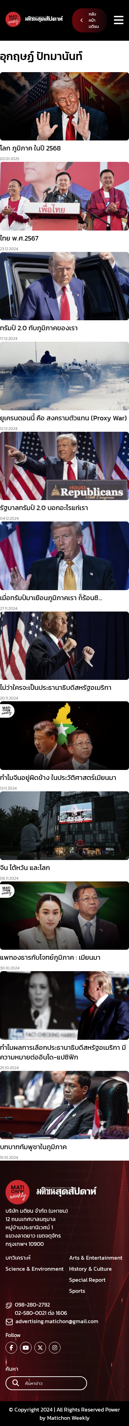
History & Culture (90, 1268)
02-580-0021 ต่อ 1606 (41, 1313)
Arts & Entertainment (95, 1257)
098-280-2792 (32, 1304)
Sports (77, 1291)
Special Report (87, 1280)
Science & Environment (35, 1268)
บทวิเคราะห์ (18, 1257)
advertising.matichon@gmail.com (56, 1321)
